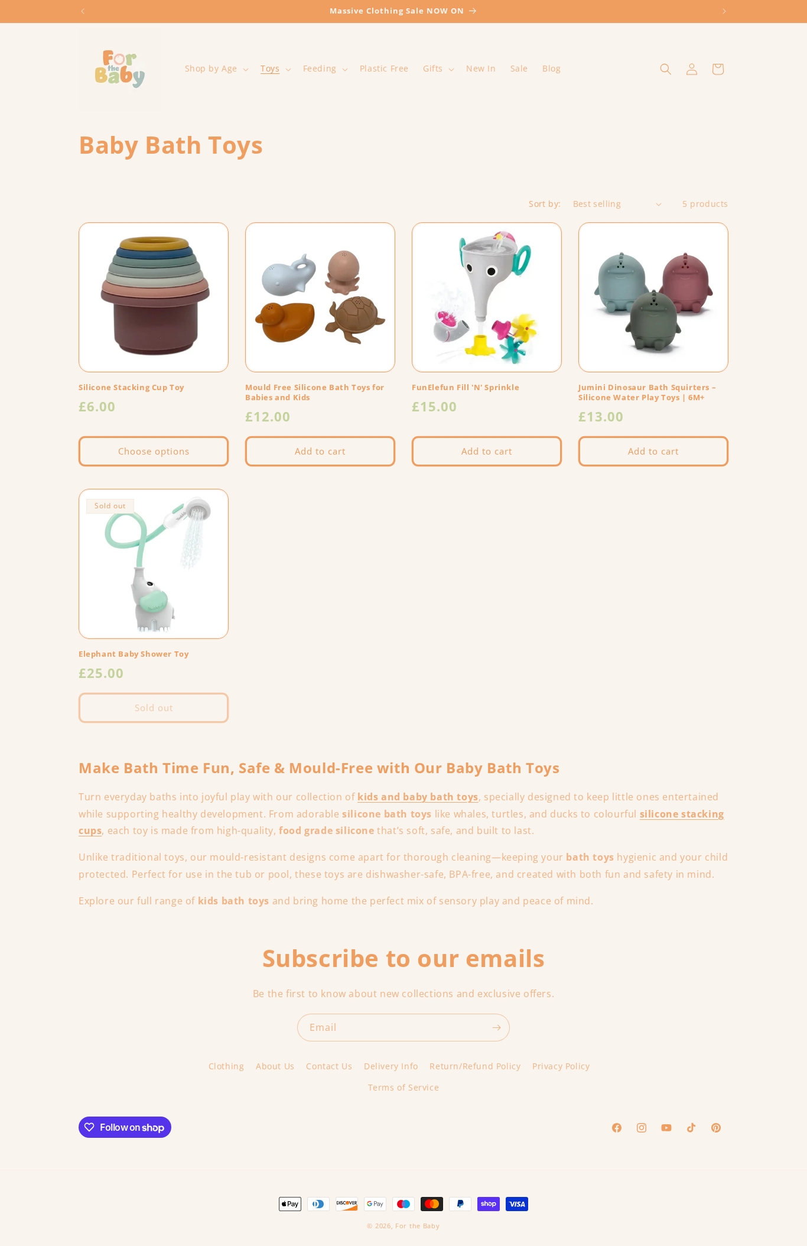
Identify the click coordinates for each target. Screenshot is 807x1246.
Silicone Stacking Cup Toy (131, 387)
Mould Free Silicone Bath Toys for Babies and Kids (315, 392)
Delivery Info (391, 1066)
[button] (216, 68)
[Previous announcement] (83, 11)
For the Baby (417, 1225)
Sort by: (545, 203)
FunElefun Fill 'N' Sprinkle (465, 387)
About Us (275, 1066)
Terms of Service (404, 1087)
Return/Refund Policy (474, 1066)
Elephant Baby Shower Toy (133, 654)
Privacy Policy (561, 1066)
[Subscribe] (496, 1027)
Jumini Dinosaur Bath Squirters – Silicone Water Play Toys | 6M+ (647, 392)
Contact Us (329, 1066)
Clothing (227, 1066)
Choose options (154, 451)
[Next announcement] (724, 11)
